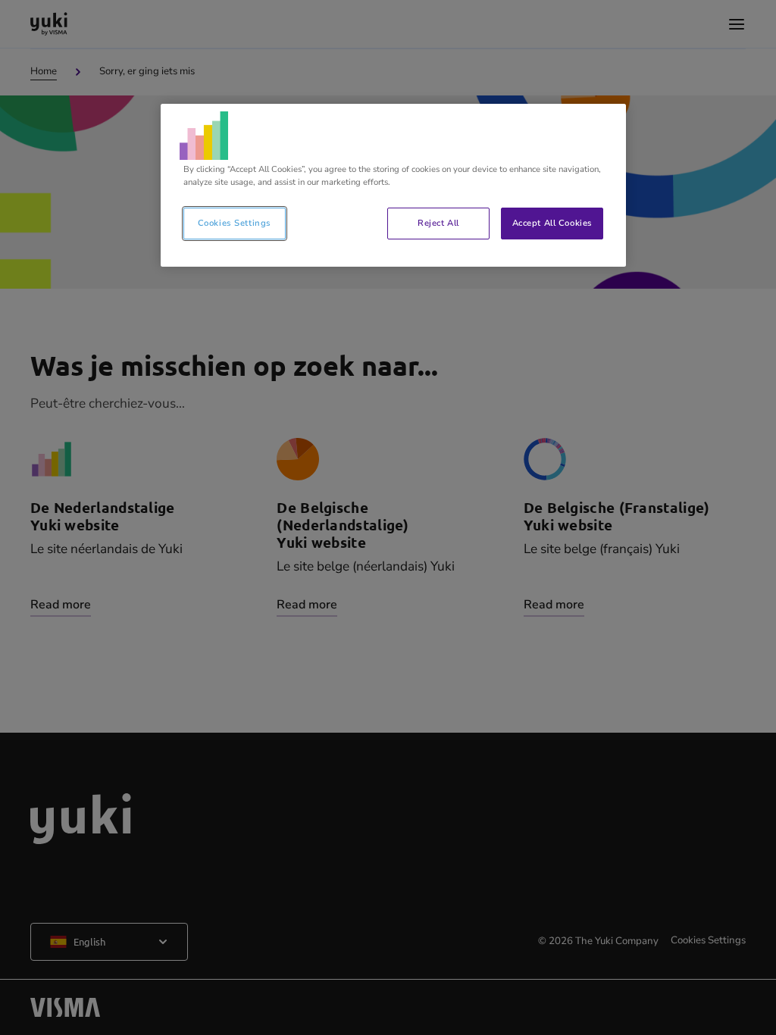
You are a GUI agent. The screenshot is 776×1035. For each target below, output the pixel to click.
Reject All (438, 223)
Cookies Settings (234, 223)
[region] (393, 185)
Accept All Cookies (552, 223)
